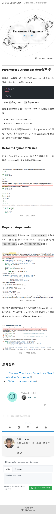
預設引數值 (30, 216)
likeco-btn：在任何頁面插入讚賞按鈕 (16, 416)
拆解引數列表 (31, 353)
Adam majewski (47, 58)
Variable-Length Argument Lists (22, 381)
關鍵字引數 (30, 300)
